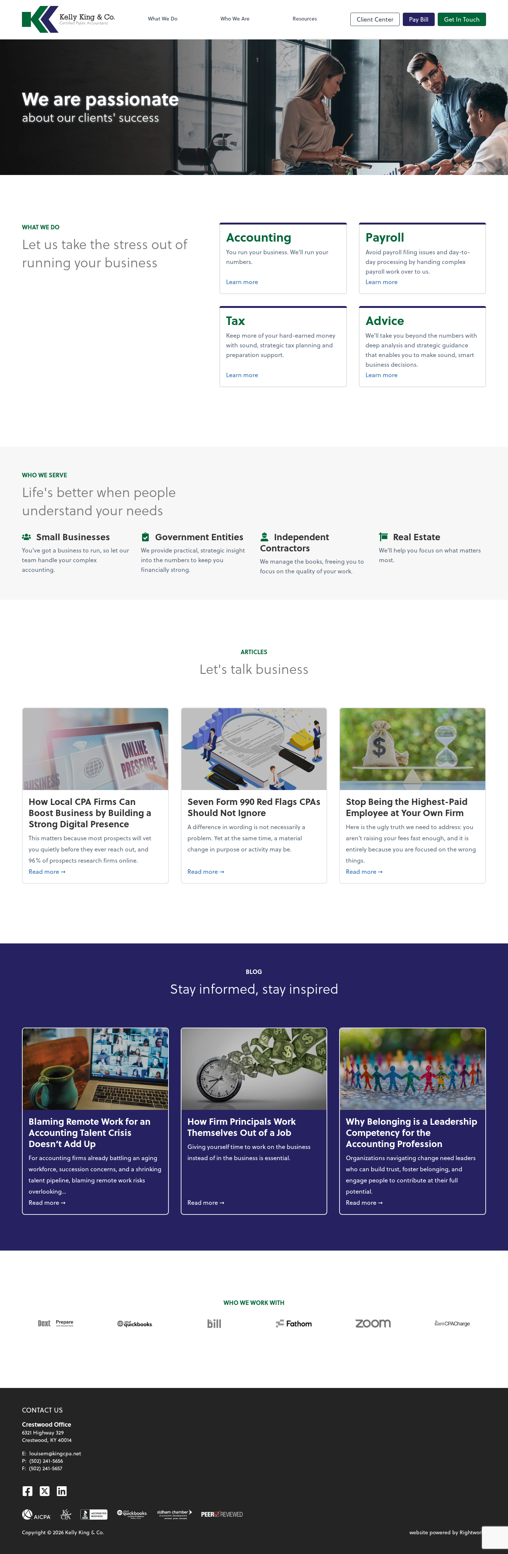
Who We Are (235, 18)
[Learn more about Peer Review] (222, 1514)
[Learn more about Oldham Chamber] (174, 1514)
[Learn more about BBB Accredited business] (93, 1514)
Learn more (270, 281)
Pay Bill (418, 19)
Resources (305, 18)
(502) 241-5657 (45, 1468)
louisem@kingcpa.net (55, 1453)
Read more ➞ (95, 871)
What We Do (162, 18)
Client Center (375, 19)
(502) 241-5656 (46, 1461)
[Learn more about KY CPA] (65, 1514)
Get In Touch (462, 19)
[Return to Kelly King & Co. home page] (68, 19)
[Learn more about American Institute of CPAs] (36, 1514)
